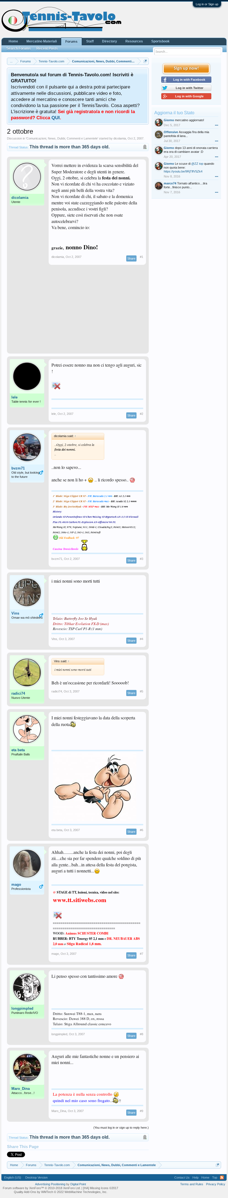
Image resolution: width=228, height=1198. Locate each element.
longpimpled (22, 1008)
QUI (55, 117)
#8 (141, 1034)
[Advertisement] (78, 312)
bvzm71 (18, 468)
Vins (15, 613)
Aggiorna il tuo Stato (174, 112)
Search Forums (18, 48)
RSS (222, 1177)
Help (195, 1177)
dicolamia (119, 138)
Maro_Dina (20, 1089)
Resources (134, 41)
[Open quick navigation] (145, 61)
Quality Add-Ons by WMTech (60, 1192)
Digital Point (78, 1184)
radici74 (18, 693)
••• (216, 125)
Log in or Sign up (207, 4)
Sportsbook (160, 41)
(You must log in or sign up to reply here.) (121, 1127)
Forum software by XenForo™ (42, 1188)
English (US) (12, 1177)
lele (14, 397)
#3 (141, 558)
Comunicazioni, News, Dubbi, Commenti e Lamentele (62, 138)
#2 (141, 413)
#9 (141, 1111)
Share (131, 258)
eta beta (18, 750)
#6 (141, 830)
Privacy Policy (215, 1184)
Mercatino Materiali (41, 41)
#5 (141, 691)
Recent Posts (47, 48)
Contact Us (182, 1177)
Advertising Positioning (50, 1184)
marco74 (170, 183)
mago (16, 884)
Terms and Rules (191, 1184)
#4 (141, 639)
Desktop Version (36, 1177)
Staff (90, 41)
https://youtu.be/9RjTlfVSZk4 (183, 171)
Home (13, 41)
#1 (141, 256)
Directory (109, 41)
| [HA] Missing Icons (99, 1188)
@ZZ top (197, 163)
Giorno (169, 120)
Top (214, 1177)
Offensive (171, 132)
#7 (141, 953)
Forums (71, 42)
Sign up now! (186, 68)
